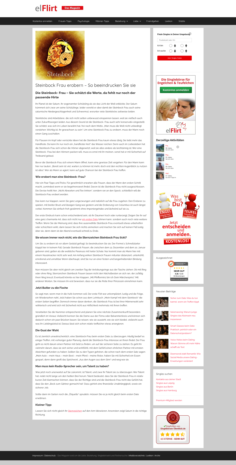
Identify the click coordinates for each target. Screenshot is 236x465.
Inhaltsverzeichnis (137, 455)
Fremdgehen (152, 21)
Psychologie (83, 21)
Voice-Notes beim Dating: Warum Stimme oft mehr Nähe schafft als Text (185, 343)
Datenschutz (50, 455)
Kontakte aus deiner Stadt (168, 379)
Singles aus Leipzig (165, 383)
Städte (182, 21)
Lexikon (168, 21)
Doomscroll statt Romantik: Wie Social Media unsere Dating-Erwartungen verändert (185, 357)
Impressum (37, 455)
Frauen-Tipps (65, 21)
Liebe (135, 21)
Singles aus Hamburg (166, 390)
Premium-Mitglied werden (169, 400)
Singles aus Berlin (164, 386)
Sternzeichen (75, 411)
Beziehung (120, 21)
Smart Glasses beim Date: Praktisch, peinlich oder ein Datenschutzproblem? (183, 329)
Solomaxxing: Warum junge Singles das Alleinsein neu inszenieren (183, 316)
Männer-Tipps (102, 21)
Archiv (157, 455)
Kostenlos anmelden (42, 21)
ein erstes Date (90, 219)
